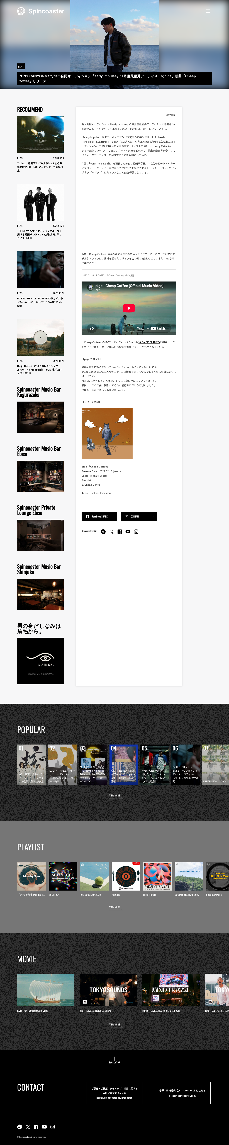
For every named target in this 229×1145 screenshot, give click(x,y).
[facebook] (120, 533)
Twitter (94, 493)
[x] (111, 533)
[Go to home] (40, 11)
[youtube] (128, 533)
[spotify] (103, 533)
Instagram (105, 493)
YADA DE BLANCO (149, 342)
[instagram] (136, 533)
